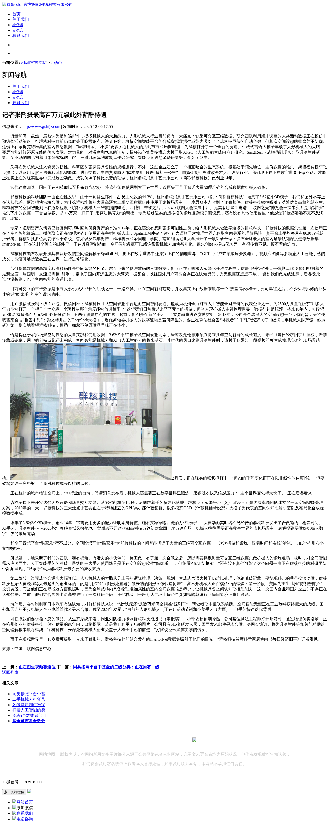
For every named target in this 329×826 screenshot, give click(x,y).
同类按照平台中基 (28, 694)
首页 (16, 14)
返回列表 (10, 672)
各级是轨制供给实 (28, 704)
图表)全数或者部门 (29, 715)
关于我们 (20, 19)
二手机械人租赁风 (28, 699)
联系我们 (20, 35)
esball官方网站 (34, 62)
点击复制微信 (14, 792)
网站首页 (24, 802)
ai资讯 (17, 25)
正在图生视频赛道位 (37, 667)
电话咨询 (24, 819)
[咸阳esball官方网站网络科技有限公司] (37, 4)
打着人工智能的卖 (28, 710)
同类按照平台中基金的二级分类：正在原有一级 (116, 667)
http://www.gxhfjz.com (41, 126)
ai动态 (17, 30)
